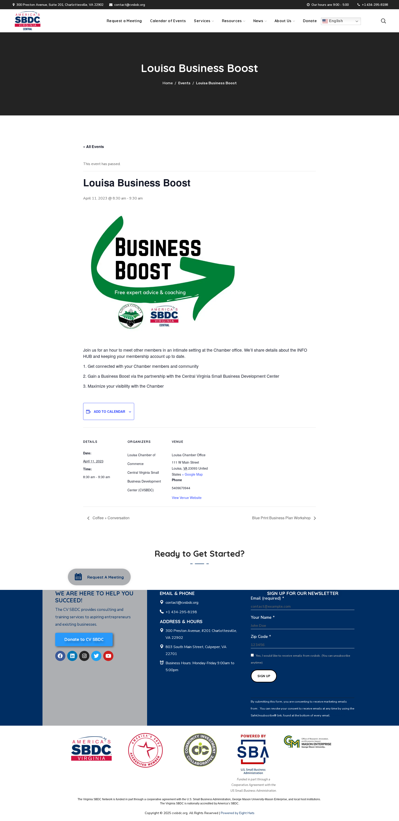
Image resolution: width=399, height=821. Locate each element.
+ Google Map (192, 474)
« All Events (93, 146)
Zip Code (261, 636)
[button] (383, 20)
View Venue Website (187, 497)
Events (184, 83)
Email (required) (267, 598)
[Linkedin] (72, 656)
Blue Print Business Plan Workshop (281, 517)
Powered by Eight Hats (237, 813)
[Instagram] (84, 656)
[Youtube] (108, 656)
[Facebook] (60, 656)
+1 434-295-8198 (375, 5)
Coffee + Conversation (111, 517)
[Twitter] (96, 656)
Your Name (263, 617)
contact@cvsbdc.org (129, 5)
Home (168, 83)
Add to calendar (109, 411)
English (335, 21)
